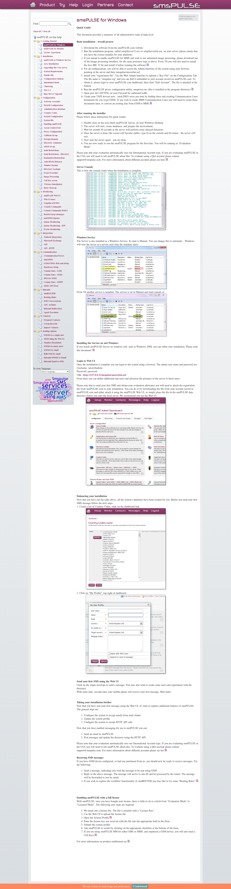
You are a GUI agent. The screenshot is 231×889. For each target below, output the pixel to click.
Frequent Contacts (52, 319)
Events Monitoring (52, 229)
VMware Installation (53, 184)
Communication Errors (54, 255)
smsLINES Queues (52, 218)
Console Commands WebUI (55, 210)
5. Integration (47, 233)
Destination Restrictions (54, 157)
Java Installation (51, 63)
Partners (105, 4)
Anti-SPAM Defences (53, 161)
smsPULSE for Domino (54, 48)
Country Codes (50, 112)
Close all (46, 31)
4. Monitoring (47, 191)
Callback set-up (50, 135)
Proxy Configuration (53, 131)
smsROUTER (49, 293)
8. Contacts (46, 315)
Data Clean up (50, 187)
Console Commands (52, 206)
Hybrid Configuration (53, 105)
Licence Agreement (52, 52)
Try (62, 4)
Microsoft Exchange (53, 240)
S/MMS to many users (53, 346)
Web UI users (49, 199)
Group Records (50, 323)
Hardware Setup (51, 267)
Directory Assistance (53, 142)
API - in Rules (50, 304)
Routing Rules (50, 297)
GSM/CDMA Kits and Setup (56, 263)
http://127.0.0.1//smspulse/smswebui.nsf (104, 375)
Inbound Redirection (53, 308)
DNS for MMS (50, 278)
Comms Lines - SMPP (53, 282)
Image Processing (51, 176)
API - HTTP (49, 248)
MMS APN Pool (51, 285)
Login (87, 4)
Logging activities (51, 202)
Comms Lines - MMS (53, 274)
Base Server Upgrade (53, 93)
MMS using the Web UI (54, 338)
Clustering (48, 86)
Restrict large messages (54, 214)
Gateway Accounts (52, 101)
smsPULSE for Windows (54, 44)
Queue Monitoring (52, 221)
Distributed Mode (51, 82)
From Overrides (51, 172)
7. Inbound (45, 289)
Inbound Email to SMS (54, 361)
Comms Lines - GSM (53, 270)
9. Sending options (48, 331)
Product (47, 4)
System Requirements (53, 71)
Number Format (51, 165)
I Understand (140, 886)
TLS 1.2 (47, 90)
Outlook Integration (53, 236)
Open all (37, 31)
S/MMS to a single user (54, 335)
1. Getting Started (48, 41)
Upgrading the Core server (55, 67)
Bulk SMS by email (52, 353)
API (45, 244)
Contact (125, 4)
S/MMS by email (51, 349)
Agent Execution (51, 312)
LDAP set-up (49, 146)
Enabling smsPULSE (53, 123)
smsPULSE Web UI (52, 195)
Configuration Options (54, 78)
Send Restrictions (51, 150)
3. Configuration (48, 97)
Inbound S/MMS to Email (55, 357)
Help (73, 4)
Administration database (54, 108)
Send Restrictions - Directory (56, 154)
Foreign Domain (51, 139)
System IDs (48, 120)
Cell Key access (50, 180)
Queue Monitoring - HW (55, 225)
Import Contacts (51, 327)
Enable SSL (49, 75)
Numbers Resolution (52, 342)
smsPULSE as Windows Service (57, 59)
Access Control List (52, 127)
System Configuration (53, 116)
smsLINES (48, 259)
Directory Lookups (52, 169)
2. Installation (47, 56)
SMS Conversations (52, 300)
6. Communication (49, 251)
